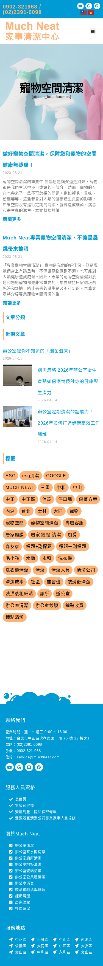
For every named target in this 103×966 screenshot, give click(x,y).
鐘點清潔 (14, 617)
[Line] (97, 6)
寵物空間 (14, 523)
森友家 (12, 546)
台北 (26, 511)
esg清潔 (30, 475)
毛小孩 (12, 558)
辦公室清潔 (17, 605)
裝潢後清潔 (79, 582)
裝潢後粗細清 (19, 593)
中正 (10, 499)
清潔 (40, 570)
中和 (61, 487)
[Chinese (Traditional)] (84, 12)
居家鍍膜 (14, 534)
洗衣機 (65, 558)
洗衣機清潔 (17, 570)
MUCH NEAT (19, 487)
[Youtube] (80, 6)
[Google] (88, 6)
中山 (77, 487)
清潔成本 (14, 582)
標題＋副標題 (73, 546)
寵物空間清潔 (45, 523)
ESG (10, 475)
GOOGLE (56, 475)
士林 (42, 511)
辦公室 (63, 593)
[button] (93, 31)
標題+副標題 (39, 546)
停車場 (65, 499)
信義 (47, 499)
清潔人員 (60, 570)
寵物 (74, 511)
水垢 (30, 558)
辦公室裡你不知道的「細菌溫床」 (38, 351)
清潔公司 (86, 570)
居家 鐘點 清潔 (46, 534)
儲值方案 (88, 499)
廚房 (72, 534)
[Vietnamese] (91, 12)
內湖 (10, 511)
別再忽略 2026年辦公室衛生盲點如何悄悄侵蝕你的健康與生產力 (68, 381)
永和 (47, 558)
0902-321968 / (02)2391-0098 (22, 9)
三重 (45, 487)
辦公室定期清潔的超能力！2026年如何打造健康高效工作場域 (69, 423)
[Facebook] (39, 767)
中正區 (28, 499)
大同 (58, 511)
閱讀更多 (12, 219)
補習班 (53, 582)
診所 (44, 593)
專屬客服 (74, 523)
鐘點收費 (74, 605)
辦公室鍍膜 (47, 605)
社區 (35, 582)
